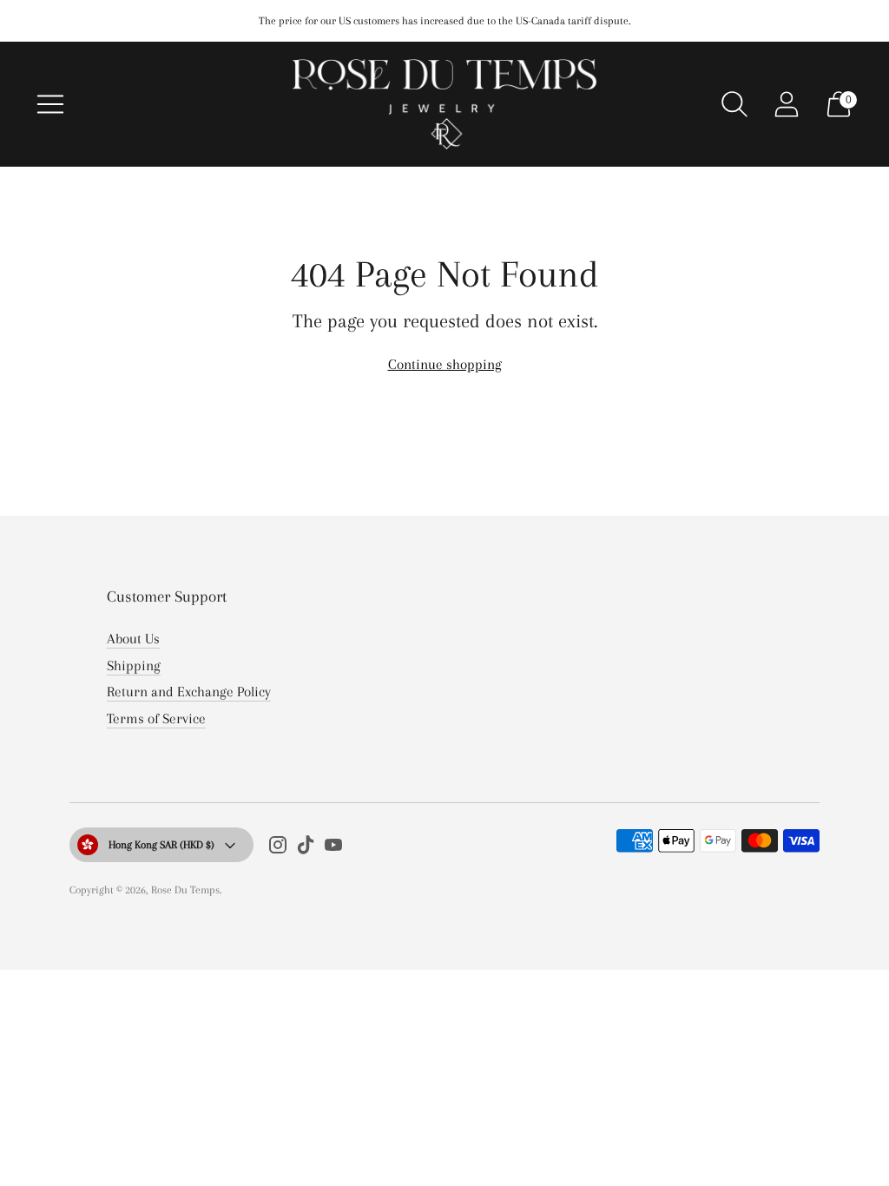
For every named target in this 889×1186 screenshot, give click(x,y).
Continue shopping (445, 364)
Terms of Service (156, 718)
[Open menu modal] (50, 104)
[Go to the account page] (786, 104)
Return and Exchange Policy (189, 691)
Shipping (134, 665)
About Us (133, 638)
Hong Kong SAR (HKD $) (161, 845)
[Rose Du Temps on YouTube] (333, 848)
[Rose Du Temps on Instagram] (277, 848)
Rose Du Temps (185, 890)
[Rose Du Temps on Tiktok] (305, 848)
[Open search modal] (734, 104)
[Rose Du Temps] (444, 104)
